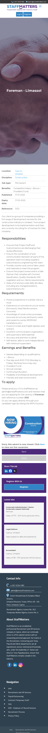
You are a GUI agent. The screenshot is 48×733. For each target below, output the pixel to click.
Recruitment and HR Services (19, 692)
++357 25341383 (17, 585)
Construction (21, 177)
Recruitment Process (16, 712)
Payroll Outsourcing (16, 696)
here (42, 444)
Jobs (10, 688)
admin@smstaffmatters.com (22, 590)
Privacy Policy (13, 716)
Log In (19, 14)
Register (27, 14)
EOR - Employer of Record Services (22, 708)
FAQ (9, 704)
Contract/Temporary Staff (18, 700)
